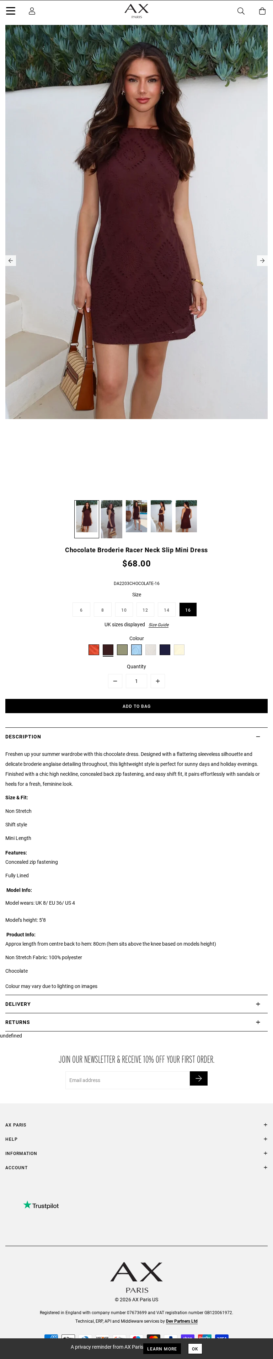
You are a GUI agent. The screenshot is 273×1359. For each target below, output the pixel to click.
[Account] (32, 11)
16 (188, 610)
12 (145, 610)
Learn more (162, 1349)
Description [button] (23, 736)
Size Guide (158, 624)
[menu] (10, 12)
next (262, 260)
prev (10, 260)
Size (136, 594)
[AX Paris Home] (136, 11)
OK (195, 1349)
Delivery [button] (18, 1003)
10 (124, 610)
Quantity (136, 666)
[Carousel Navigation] (136, 260)
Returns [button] (17, 1022)
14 (167, 610)
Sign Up (199, 1078)
